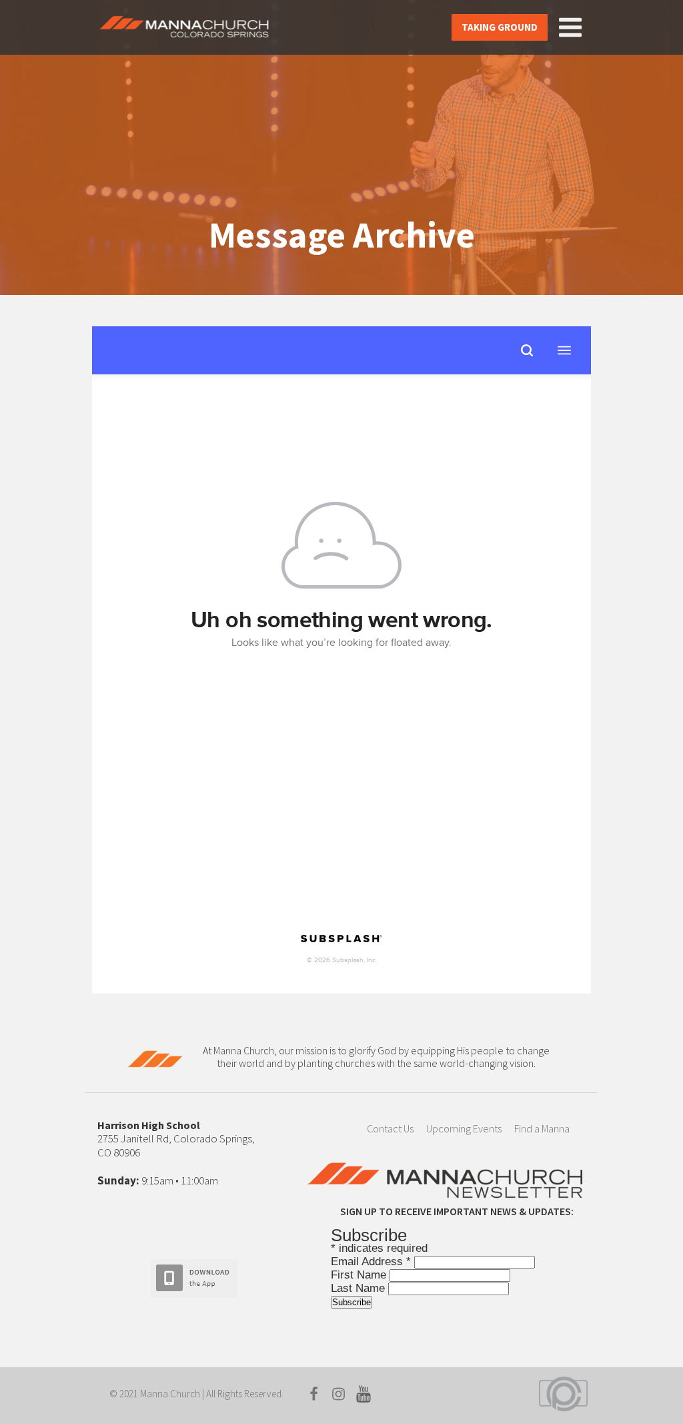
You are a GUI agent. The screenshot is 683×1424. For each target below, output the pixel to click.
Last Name (359, 1288)
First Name (360, 1275)
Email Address (371, 1261)
